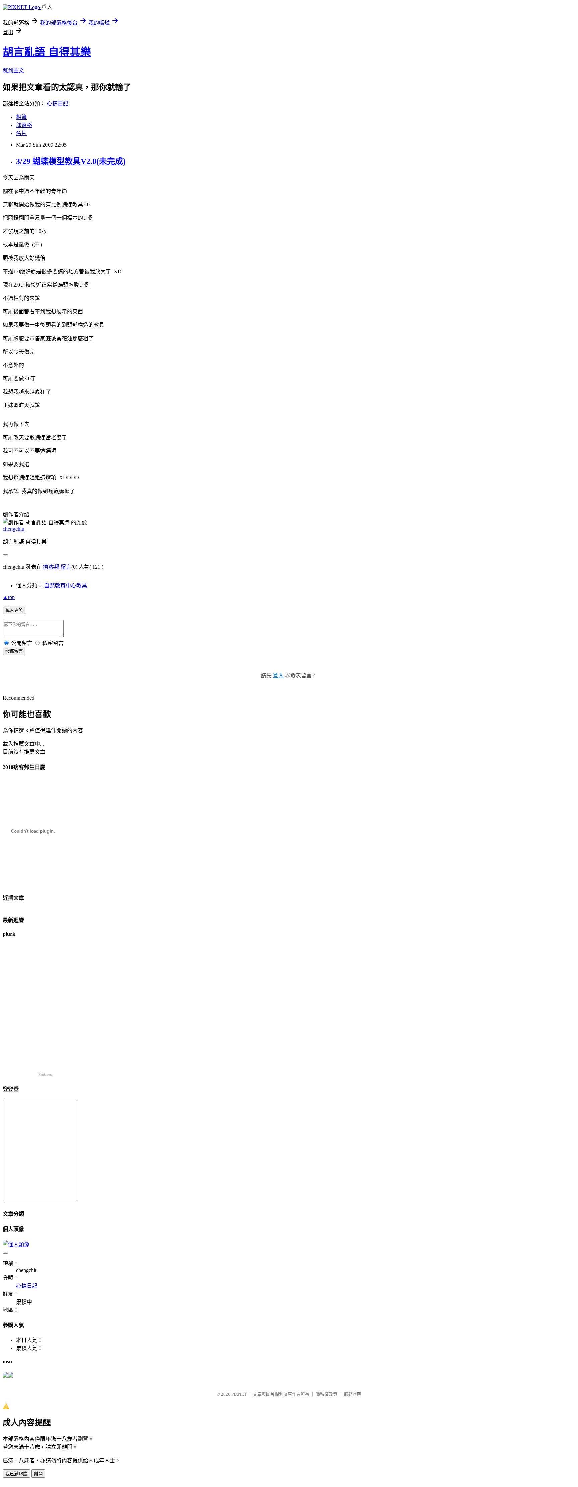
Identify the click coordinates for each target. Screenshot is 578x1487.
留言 (66, 567)
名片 (21, 133)
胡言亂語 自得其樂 (47, 52)
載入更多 (14, 610)
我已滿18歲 (16, 1473)
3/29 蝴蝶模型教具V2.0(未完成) (71, 161)
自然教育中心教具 (65, 585)
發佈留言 (14, 651)
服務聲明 (352, 1394)
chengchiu (13, 529)
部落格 (24, 125)
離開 (38, 1473)
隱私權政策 (327, 1394)
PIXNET (239, 1394)
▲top (9, 597)
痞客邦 (51, 567)
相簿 (21, 117)
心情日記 (57, 103)
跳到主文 (13, 70)
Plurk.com (45, 1074)
